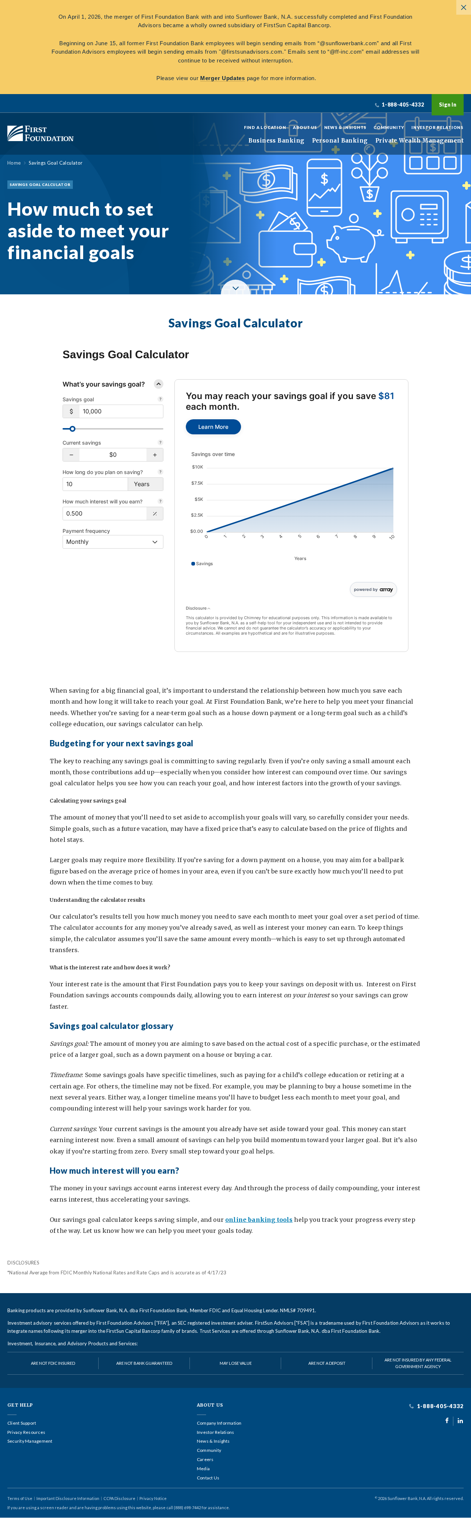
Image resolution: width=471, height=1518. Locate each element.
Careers (205, 1459)
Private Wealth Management (419, 140)
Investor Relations (437, 127)
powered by (366, 589)
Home (14, 163)
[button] (71, 454)
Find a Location (265, 127)
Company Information (219, 1423)
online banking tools (259, 1219)
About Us (305, 127)
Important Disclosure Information (67, 1498)
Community (388, 127)
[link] (213, 426)
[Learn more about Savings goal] (160, 399)
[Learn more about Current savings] (160, 443)
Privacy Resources (26, 1432)
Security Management (30, 1441)
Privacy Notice (153, 1498)
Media (203, 1468)
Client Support (21, 1423)
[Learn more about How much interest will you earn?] (160, 502)
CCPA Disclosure (119, 1498)
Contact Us (208, 1478)
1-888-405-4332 (439, 1406)
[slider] (72, 429)
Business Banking (276, 140)
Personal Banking (340, 140)
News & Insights (345, 127)
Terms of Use (19, 1498)
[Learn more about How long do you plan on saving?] (160, 472)
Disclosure (197, 608)
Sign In (447, 104)
